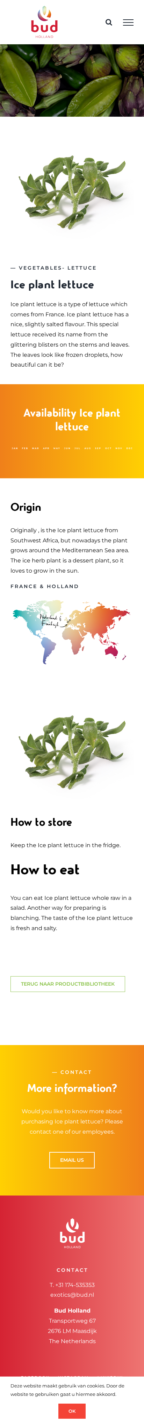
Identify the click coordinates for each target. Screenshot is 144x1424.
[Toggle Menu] (128, 22)
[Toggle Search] (109, 22)
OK (72, 1411)
